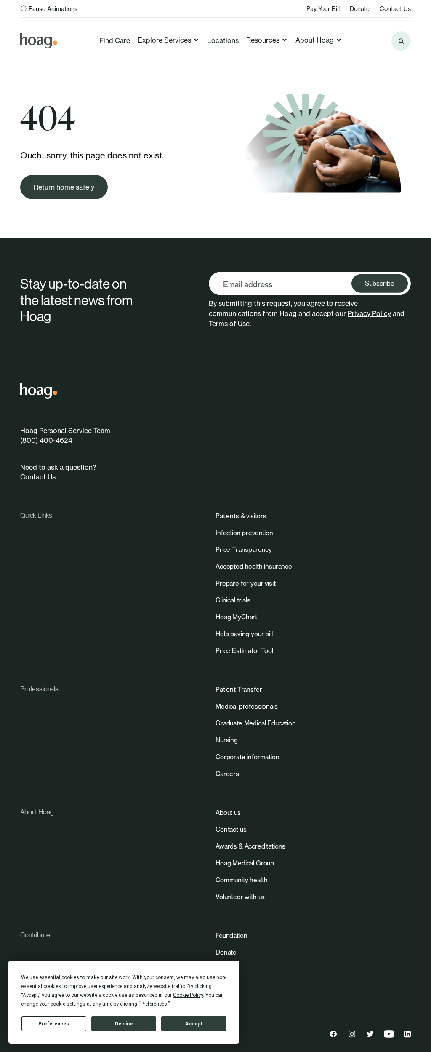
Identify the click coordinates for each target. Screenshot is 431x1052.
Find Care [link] (114, 40)
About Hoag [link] (314, 40)
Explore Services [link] (164, 40)
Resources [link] (262, 40)
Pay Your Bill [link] (323, 8)
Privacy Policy (369, 313)
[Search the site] (401, 41)
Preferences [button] (154, 1004)
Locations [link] (223, 40)
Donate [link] (360, 8)
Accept (194, 1024)
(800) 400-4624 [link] (46, 440)
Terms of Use (229, 323)
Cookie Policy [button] (188, 995)
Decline (124, 1024)
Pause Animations (53, 8)
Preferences (53, 1024)
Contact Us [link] (395, 8)
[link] (38, 40)
